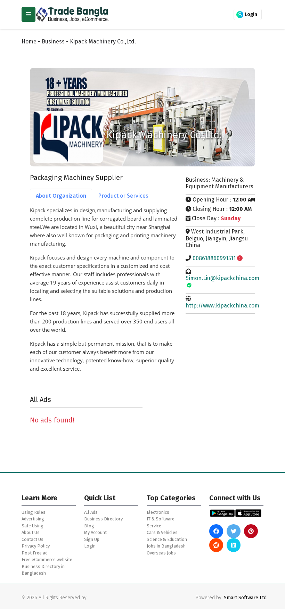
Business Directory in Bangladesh (43, 570)
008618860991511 (214, 258)
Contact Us (32, 539)
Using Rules (34, 512)
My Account (95, 532)
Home (29, 41)
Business (53, 41)
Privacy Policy (36, 546)
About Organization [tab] (61, 195)
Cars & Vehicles (162, 532)
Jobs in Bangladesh (166, 546)
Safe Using (32, 525)
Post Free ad (35, 552)
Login (250, 14)
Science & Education (167, 539)
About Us (31, 532)
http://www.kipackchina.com (222, 305)
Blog (89, 525)
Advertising (33, 518)
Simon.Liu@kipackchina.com (222, 278)
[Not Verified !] (240, 258)
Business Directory (103, 518)
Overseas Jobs (161, 552)
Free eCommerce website (47, 559)
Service (154, 525)
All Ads (91, 512)
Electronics (158, 512)
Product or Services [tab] (123, 195)
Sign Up (91, 539)
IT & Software (160, 518)
